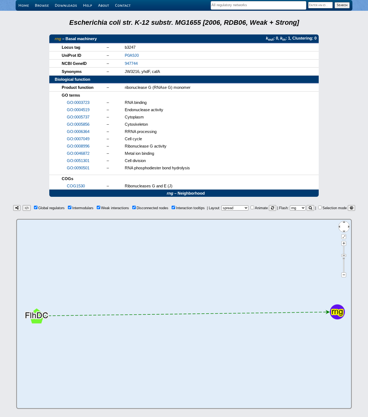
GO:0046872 (78, 153)
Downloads (66, 5)
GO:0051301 (78, 160)
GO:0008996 (78, 146)
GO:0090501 (78, 168)
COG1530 (76, 186)
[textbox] (258, 5)
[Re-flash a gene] (310, 208)
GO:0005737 (78, 117)
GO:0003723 (78, 102)
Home (23, 5)
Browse (42, 5)
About (103, 5)
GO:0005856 (78, 124)
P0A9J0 (132, 55)
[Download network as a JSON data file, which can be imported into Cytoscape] (27, 208)
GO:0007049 (78, 138)
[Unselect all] (351, 208)
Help (87, 5)
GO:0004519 (78, 109)
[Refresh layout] (272, 208)
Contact (123, 5)
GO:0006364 (78, 131)
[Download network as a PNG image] (16, 208)
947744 (131, 63)
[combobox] (258, 5)
